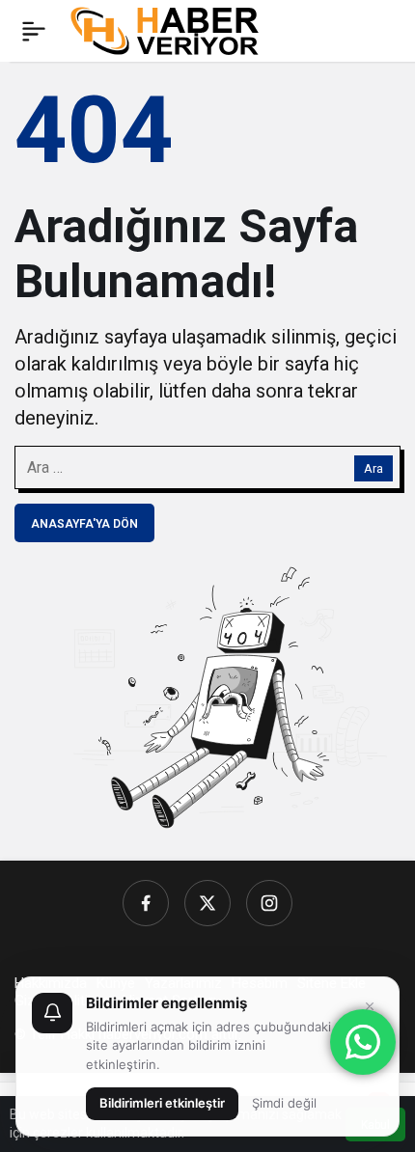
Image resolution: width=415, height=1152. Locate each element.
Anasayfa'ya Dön (84, 524)
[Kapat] (369, 1006)
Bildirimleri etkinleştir (162, 1103)
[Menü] (33, 31)
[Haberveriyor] (172, 29)
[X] (207, 903)
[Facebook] (146, 903)
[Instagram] (269, 903)
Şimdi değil (284, 1103)
